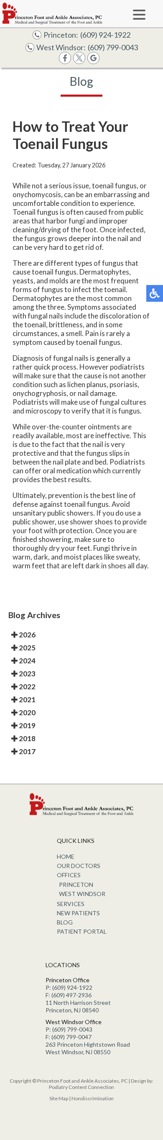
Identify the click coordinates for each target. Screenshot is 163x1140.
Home (65, 856)
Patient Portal (82, 931)
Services (70, 903)
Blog (65, 922)
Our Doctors (78, 865)
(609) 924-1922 (105, 34)
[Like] (65, 61)
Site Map (58, 1098)
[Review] (93, 61)
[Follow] (79, 61)
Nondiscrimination (92, 1098)
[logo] (52, 13)
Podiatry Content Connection (81, 1087)
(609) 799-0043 (113, 47)
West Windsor (82, 893)
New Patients (78, 913)
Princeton (76, 884)
